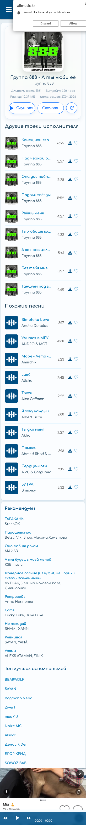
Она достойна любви (37, 177)
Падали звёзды (36, 195)
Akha (26, 435)
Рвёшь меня (33, 213)
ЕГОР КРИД (15, 754)
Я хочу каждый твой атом (37, 411)
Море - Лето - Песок (37, 356)
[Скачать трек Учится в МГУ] (70, 341)
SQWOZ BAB (16, 763)
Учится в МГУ (35, 338)
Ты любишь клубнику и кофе (37, 232)
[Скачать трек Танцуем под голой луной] (70, 289)
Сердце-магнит (37, 466)
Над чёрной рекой (37, 158)
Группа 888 (43, 84)
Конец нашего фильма (37, 140)
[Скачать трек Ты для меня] (70, 432)
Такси (27, 393)
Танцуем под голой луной (37, 287)
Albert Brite (32, 417)
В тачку (29, 490)
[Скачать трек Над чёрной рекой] (70, 161)
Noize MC (13, 726)
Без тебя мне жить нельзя (37, 268)
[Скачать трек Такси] (70, 396)
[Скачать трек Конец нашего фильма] (70, 143)
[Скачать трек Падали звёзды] (70, 198)
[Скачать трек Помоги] (70, 450)
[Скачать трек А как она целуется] (70, 252)
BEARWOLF (14, 679)
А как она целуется (37, 250)
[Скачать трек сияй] (70, 377)
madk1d (11, 717)
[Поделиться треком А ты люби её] (71, 107)
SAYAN (10, 689)
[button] (9, 9)
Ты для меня (33, 430)
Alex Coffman (33, 399)
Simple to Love (35, 320)
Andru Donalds (35, 326)
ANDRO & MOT (34, 344)
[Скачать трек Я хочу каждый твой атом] (70, 414)
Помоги (29, 448)
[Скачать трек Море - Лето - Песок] (70, 359)
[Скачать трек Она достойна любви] (70, 179)
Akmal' (10, 735)
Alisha (27, 380)
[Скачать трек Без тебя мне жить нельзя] (70, 271)
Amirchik (29, 362)
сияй (26, 375)
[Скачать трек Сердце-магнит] (70, 469)
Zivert (10, 707)
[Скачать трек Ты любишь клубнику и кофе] (70, 234)
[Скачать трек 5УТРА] (70, 487)
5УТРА (27, 484)
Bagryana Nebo (18, 698)
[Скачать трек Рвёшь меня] (70, 216)
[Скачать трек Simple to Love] (70, 322)
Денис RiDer (16, 744)
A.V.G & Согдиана (36, 472)
